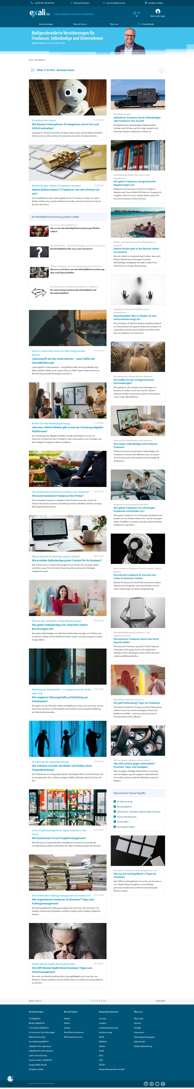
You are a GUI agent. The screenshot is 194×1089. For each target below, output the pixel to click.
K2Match (103, 1041)
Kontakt (137, 1027)
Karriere (137, 1023)
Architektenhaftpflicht (39, 1041)
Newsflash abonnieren (74, 1032)
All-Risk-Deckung (124, 801)
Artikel (67, 1018)
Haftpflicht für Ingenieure (40, 1046)
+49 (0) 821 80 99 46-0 (44, 3)
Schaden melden (155, 3)
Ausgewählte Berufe (38, 1064)
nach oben (160, 1000)
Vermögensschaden (126, 826)
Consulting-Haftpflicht (39, 1027)
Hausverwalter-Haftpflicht (40, 1060)
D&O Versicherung (37, 1037)
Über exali (138, 1018)
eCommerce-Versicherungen (42, 1032)
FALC (101, 1060)
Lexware (103, 1018)
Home (31, 60)
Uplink (102, 1046)
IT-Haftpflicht (34, 1018)
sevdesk (102, 1023)
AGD (101, 1055)
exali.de (40, 13)
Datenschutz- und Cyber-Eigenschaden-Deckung (138, 811)
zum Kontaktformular (115, 3)
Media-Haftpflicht (37, 1023)
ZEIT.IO (102, 1064)
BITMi (101, 1037)
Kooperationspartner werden (112, 1069)
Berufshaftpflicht (124, 806)
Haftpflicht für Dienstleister (41, 1050)
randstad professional (108, 1027)
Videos (67, 1023)
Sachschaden (123, 821)
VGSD (101, 1050)
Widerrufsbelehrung (143, 1046)
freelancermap (105, 1032)
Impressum (139, 1032)
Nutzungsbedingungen (144, 1037)
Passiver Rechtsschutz (126, 816)
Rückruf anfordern (82, 3)
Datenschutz (139, 1041)
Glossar (67, 1027)
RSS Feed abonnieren (73, 1037)
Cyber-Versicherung (38, 1055)
